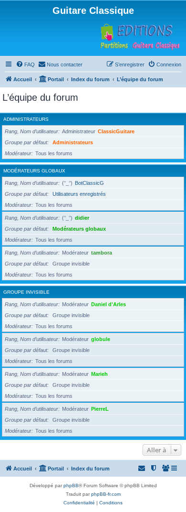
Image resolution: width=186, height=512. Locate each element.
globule (100, 339)
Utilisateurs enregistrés (79, 194)
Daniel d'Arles (108, 304)
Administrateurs (26, 119)
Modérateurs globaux (34, 170)
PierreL (100, 409)
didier (82, 218)
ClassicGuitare (116, 131)
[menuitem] (25, 64)
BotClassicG (89, 183)
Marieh (99, 374)
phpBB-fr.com (106, 494)
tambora (101, 253)
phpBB (71, 485)
